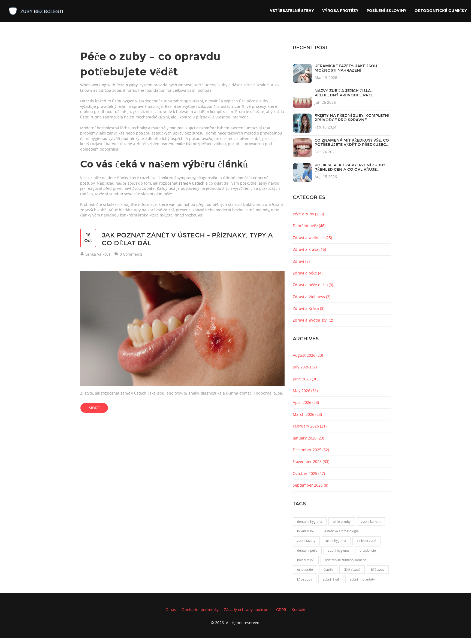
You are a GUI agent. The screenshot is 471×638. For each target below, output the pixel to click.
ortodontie (305, 569)
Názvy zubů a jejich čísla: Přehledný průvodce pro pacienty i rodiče (343, 95)
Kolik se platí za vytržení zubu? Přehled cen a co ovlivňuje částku (350, 169)
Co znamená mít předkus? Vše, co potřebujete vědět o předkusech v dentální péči (352, 144)
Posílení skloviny (386, 10)
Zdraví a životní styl (313, 320)
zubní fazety (306, 540)
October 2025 (309, 473)
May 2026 (305, 390)
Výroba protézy (340, 10)
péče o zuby (342, 521)
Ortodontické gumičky (441, 10)
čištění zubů (352, 569)
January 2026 (308, 438)
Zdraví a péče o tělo (313, 284)
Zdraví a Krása (308, 308)
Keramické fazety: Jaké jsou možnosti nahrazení (346, 68)
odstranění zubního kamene (346, 560)
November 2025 (311, 461)
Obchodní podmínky (200, 609)
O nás (170, 609)
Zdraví (301, 261)
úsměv (328, 569)
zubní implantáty (362, 579)
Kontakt (299, 609)
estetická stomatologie (341, 531)
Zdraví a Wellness (311, 296)
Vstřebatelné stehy (292, 10)
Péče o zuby (308, 213)
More (94, 407)
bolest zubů (305, 560)
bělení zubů (305, 531)
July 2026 (305, 367)
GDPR (281, 609)
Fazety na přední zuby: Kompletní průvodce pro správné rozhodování (352, 120)
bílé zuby (377, 569)
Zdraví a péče (307, 273)
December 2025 (311, 449)
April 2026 (306, 402)
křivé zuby (304, 579)
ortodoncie (368, 550)
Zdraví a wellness (312, 237)
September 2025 (310, 485)
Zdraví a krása (309, 249)
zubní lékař (331, 579)
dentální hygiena (309, 521)
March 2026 (307, 414)
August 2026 (308, 355)
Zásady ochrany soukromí (247, 609)
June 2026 (305, 378)
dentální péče (307, 550)
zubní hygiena (338, 550)
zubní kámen (371, 521)
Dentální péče (309, 225)
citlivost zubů (366, 540)
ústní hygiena (336, 540)
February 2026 (310, 426)
